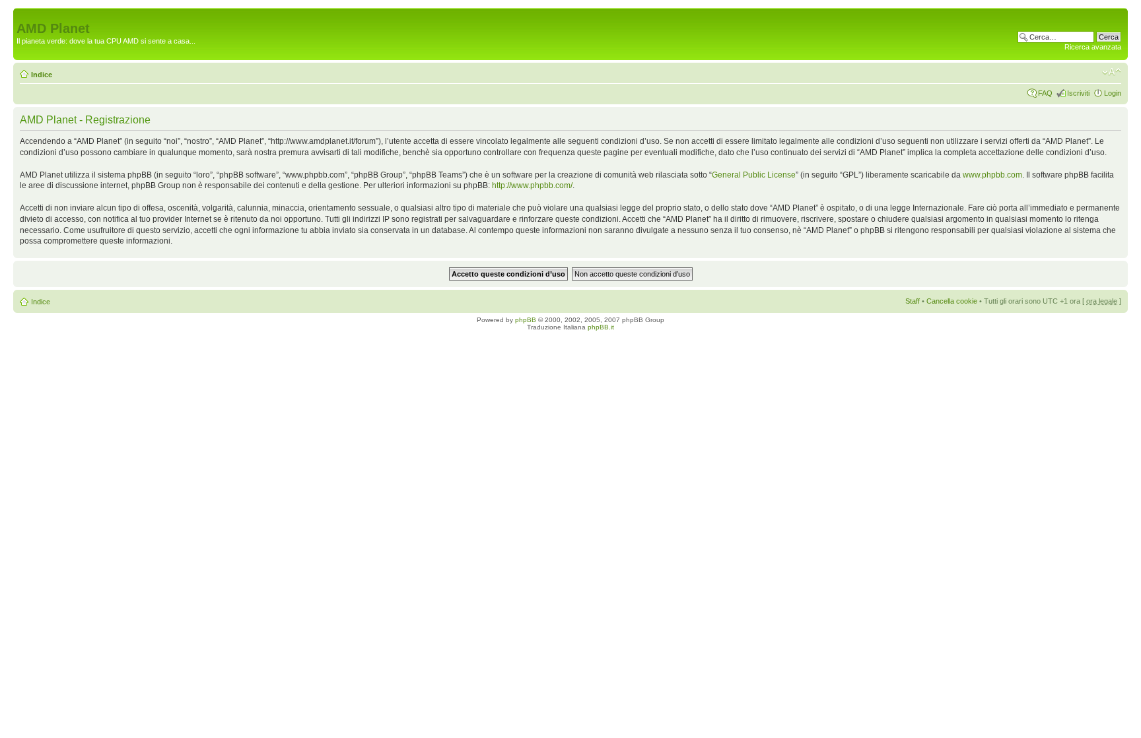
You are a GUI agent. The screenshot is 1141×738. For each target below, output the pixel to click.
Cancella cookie (951, 301)
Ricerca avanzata (1092, 47)
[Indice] (24, 14)
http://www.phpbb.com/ (532, 185)
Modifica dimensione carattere (1111, 72)
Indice (41, 75)
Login (1112, 93)
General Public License (754, 175)
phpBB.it (601, 327)
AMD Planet (53, 28)
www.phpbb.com (992, 175)
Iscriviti (1078, 93)
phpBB (525, 319)
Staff (912, 301)
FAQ (1045, 93)
